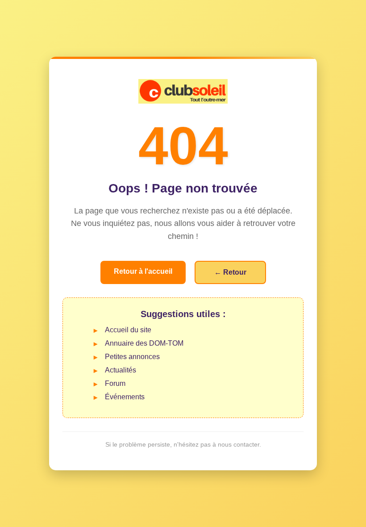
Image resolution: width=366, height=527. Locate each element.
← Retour (230, 272)
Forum (115, 383)
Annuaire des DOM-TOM (144, 343)
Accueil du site (128, 330)
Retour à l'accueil (143, 271)
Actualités (120, 370)
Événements (125, 397)
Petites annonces (132, 356)
